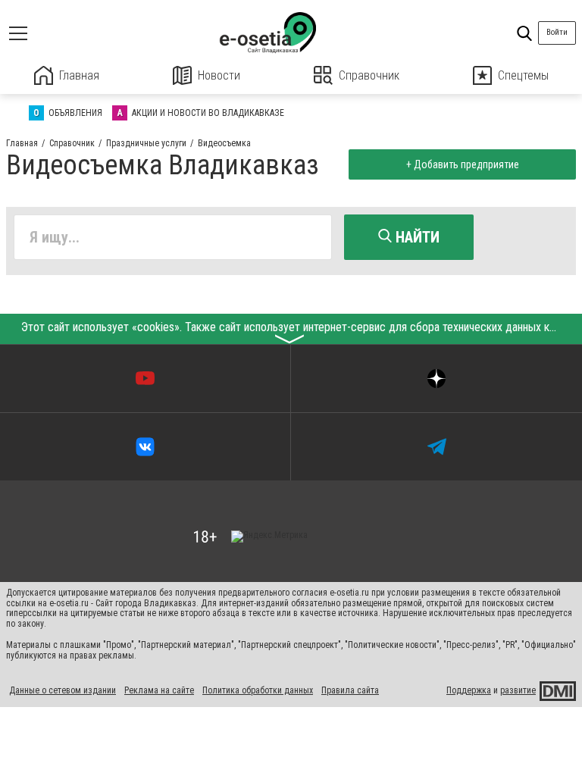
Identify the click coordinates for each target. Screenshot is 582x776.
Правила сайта (350, 690)
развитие (518, 690)
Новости (219, 75)
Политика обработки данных (257, 690)
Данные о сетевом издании (62, 690)
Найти (416, 237)
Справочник (369, 75)
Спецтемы (523, 75)
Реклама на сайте (159, 690)
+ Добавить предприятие (462, 164)
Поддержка (468, 690)
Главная (79, 75)
